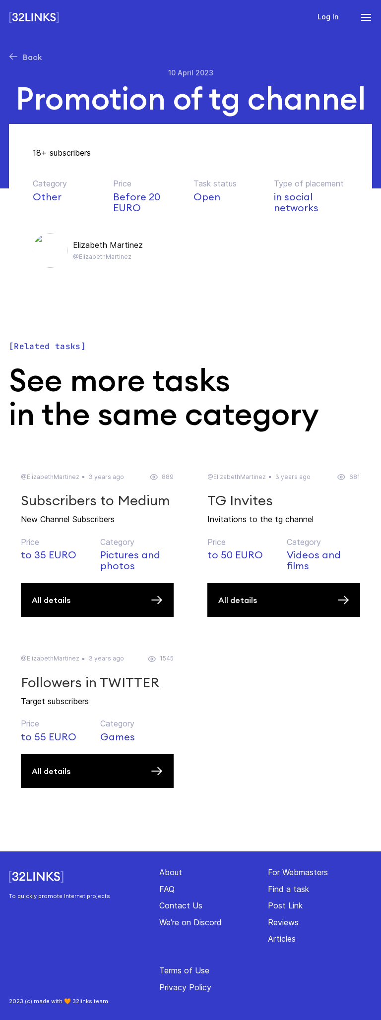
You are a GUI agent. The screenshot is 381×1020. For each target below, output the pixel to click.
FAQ (167, 889)
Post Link (285, 905)
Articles (282, 939)
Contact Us (180, 905)
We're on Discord (190, 922)
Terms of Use (184, 970)
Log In (328, 16)
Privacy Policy (185, 987)
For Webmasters (298, 872)
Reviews (283, 922)
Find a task (288, 889)
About (170, 872)
